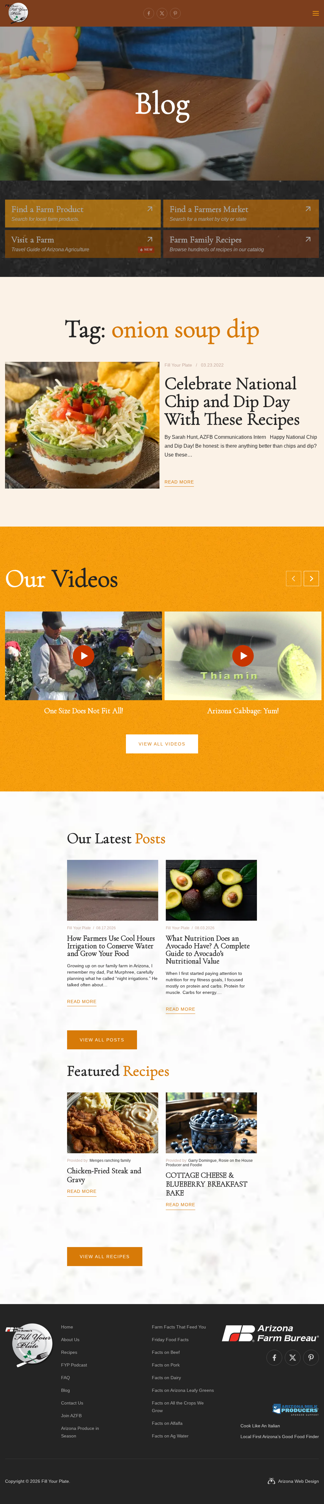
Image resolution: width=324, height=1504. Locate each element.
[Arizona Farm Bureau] (270, 1333)
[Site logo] (29, 1381)
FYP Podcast (74, 1364)
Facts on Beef (166, 1352)
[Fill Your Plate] (16, 13)
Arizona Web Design (298, 1481)
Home (67, 1326)
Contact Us (72, 1402)
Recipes (69, 1352)
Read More (179, 481)
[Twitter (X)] (162, 13)
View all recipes (105, 1256)
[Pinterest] (175, 13)
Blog (65, 1390)
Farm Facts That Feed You (179, 1326)
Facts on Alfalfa (167, 1423)
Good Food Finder (300, 1436)
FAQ (65, 1377)
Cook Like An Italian (260, 1425)
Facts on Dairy (166, 1377)
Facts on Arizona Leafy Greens (183, 1390)
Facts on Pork (166, 1364)
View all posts (102, 1039)
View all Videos (162, 743)
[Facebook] (148, 13)
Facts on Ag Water (170, 1435)
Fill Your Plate (55, 1481)
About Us (70, 1339)
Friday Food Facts (170, 1339)
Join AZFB (71, 1415)
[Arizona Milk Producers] (295, 1409)
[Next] (311, 578)
